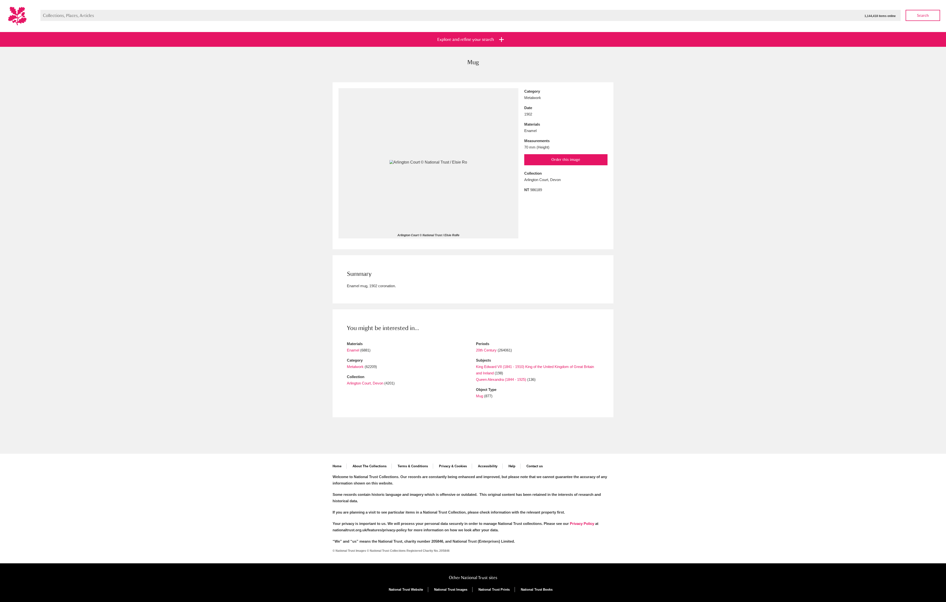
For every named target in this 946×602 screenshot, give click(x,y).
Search (923, 15)
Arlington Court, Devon (365, 383)
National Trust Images (450, 589)
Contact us (534, 466)
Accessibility (487, 466)
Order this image (565, 159)
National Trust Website (406, 589)
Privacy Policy (582, 523)
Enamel (353, 350)
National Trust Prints (494, 589)
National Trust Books (537, 589)
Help (511, 466)
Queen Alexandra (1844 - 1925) (501, 379)
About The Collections (370, 466)
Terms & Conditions (413, 466)
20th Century (486, 350)
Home (337, 466)
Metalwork (355, 367)
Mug (479, 396)
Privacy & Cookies (453, 466)
